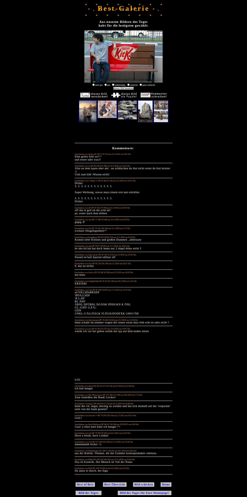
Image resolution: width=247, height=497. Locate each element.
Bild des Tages (88, 492)
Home (166, 484)
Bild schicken (144, 484)
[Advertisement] (123, 133)
